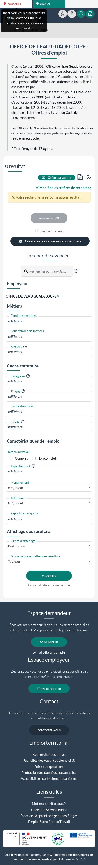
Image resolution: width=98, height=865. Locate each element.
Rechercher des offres (49, 754)
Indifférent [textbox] (15, 488)
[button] (76, 271)
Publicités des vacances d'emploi (47, 760)
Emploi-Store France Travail (49, 822)
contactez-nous (49, 730)
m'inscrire (51, 642)
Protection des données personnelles (49, 772)
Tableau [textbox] (14, 561)
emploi (44, 4)
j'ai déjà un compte (51, 652)
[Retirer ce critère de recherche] (58, 296)
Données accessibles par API (44, 859)
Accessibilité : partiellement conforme (49, 778)
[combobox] (49, 321)
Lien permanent (51, 231)
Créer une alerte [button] (59, 178)
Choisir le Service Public (49, 810)
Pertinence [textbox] (16, 546)
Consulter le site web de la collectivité (52, 241)
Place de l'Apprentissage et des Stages (49, 816)
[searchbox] (49, 321)
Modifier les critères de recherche (65, 188)
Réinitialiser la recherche (51, 585)
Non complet (46, 458)
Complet (21, 458)
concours (14, 4)
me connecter (51, 689)
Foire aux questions (49, 766)
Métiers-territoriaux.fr (49, 803)
